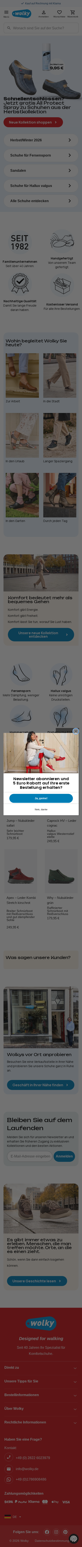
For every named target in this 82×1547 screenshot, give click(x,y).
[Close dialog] (76, 731)
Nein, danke (41, 809)
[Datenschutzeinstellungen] (74, 1539)
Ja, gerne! (41, 798)
